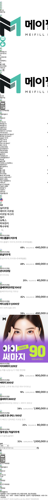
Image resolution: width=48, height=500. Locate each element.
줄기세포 (2, 64)
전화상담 (2, 480)
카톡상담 (2, 488)
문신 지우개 (3, 145)
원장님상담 (3, 129)
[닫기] (1, 450)
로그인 (2, 10)
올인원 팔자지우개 (7, 134)
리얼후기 (2, 190)
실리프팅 (4, 149)
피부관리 (4, 223)
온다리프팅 (5, 271)
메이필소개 (3, 52)
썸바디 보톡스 (4, 179)
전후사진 (2, 192)
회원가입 (2, 12)
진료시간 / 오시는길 (6, 131)
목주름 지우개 (6, 136)
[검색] (38, 448)
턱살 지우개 (3, 140)
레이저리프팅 (4, 150)
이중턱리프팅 (4, 152)
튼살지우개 (5, 254)
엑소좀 (2, 159)
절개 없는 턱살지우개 (9, 432)
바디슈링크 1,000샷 (9, 303)
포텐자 (3, 165)
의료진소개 (3, 127)
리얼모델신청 (4, 193)
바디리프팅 (3, 66)
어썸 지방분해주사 (5, 181)
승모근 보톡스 (6, 177)
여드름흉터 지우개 (8, 238)
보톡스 (3, 220)
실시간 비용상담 (4, 184)
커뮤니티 (2, 68)
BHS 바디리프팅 (5, 175)
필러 (1, 168)
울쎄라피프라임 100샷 (10, 287)
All (1, 205)
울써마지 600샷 (7, 399)
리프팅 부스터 (7, 214)
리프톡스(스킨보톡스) (6, 163)
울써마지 (2, 154)
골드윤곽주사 (4, 167)
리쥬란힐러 (5, 158)
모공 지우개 (5, 143)
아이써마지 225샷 (8, 366)
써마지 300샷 (6, 382)
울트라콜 (2, 161)
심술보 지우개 (4, 138)
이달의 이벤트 (4, 186)
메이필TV (3, 188)
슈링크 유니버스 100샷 (11, 415)
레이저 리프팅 (7, 211)
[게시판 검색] (2, 230)
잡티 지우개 (3, 142)
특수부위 (4, 226)
